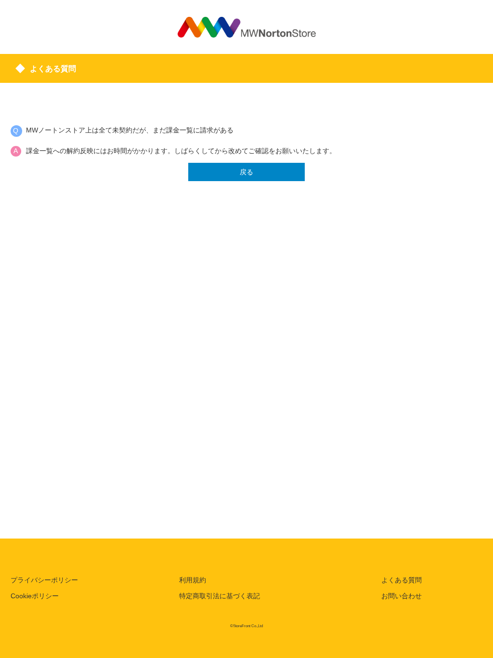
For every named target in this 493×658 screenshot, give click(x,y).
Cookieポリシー (35, 596)
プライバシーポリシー (44, 580)
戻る (246, 172)
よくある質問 (401, 580)
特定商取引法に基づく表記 (219, 596)
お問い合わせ (401, 596)
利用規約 (192, 580)
